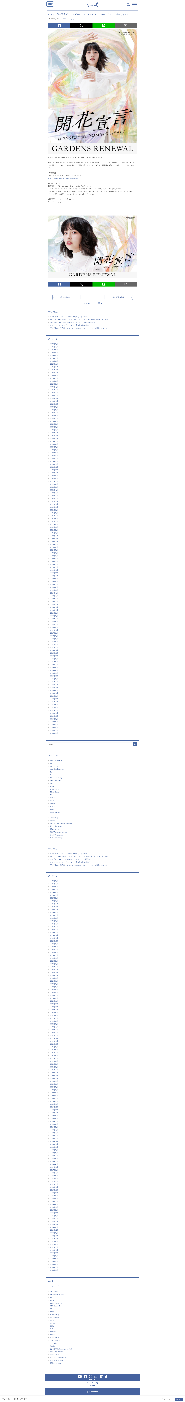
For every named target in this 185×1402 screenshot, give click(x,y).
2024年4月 (54, 421)
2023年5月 (54, 453)
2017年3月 (54, 644)
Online (52, 803)
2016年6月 (54, 667)
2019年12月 (54, 570)
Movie (52, 795)
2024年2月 (54, 427)
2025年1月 (54, 395)
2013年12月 (54, 693)
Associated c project (57, 769)
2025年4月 (54, 387)
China (52, 783)
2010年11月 (54, 713)
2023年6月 (54, 450)
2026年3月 (54, 358)
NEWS (64, 19)
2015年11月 (54, 676)
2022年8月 (54, 478)
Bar (51, 772)
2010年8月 (54, 722)
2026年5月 (54, 352)
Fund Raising (54, 789)
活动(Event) (54, 829)
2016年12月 (54, 650)
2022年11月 (54, 470)
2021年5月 (54, 521)
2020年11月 (54, 538)
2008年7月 (54, 730)
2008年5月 (54, 733)
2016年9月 (54, 659)
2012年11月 (54, 699)
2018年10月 (54, 610)
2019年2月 (54, 599)
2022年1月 (54, 498)
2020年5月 (54, 556)
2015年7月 (54, 682)
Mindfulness (54, 792)
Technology (54, 818)
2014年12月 (54, 685)
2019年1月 (54, 601)
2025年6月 (54, 381)
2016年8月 (54, 662)
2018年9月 (54, 613)
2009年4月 (54, 727)
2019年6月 (54, 587)
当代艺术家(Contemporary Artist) (62, 823)
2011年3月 (54, 710)
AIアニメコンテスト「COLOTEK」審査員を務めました (70, 325)
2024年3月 (54, 424)
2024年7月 (54, 413)
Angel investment (56, 760)
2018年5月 (54, 624)
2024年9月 (54, 407)
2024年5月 (54, 418)
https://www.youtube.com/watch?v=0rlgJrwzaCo (63, 178)
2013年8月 (54, 696)
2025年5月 (54, 384)
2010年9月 (54, 719)
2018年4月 (54, 627)
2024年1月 (54, 430)
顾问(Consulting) (56, 838)
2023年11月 (54, 435)
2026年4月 (54, 355)
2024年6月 (54, 415)
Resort (52, 809)
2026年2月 (54, 361)
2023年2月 (54, 461)
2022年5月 (54, 487)
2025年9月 (54, 375)
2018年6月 (54, 621)
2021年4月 (54, 524)
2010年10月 (54, 716)
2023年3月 (54, 458)
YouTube (53, 821)
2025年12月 (54, 367)
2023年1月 (54, 464)
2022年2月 (54, 496)
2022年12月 (54, 467)
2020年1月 (54, 567)
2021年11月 (54, 504)
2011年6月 (54, 705)
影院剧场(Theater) (56, 826)
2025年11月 (54, 370)
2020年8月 (54, 547)
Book (52, 775)
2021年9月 (54, 510)
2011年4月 (54, 707)
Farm (52, 786)
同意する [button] (178, 1399)
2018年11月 (54, 607)
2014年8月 (54, 690)
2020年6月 (54, 553)
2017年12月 (54, 630)
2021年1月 (54, 533)
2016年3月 (54, 673)
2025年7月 (54, 378)
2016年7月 (54, 664)
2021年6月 (54, 518)
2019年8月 (54, 581)
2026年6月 (54, 350)
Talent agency (70, 19)
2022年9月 (54, 476)
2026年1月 (54, 364)
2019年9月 (54, 579)
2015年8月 (54, 679)
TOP (50, 3)
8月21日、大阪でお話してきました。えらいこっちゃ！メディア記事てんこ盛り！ (80, 319)
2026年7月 (54, 347)
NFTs (52, 801)
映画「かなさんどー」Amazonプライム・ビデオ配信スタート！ (73, 322)
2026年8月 (54, 344)
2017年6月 (54, 639)
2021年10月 (54, 507)
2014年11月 (54, 687)
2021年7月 (54, 516)
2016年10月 (54, 656)
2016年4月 (54, 670)
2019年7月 (54, 584)
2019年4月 (54, 593)
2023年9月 (54, 441)
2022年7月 (54, 481)
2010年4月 (54, 725)
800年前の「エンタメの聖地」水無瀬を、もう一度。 (69, 317)
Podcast (53, 806)
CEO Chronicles (55, 780)
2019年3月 (54, 596)
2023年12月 (54, 433)
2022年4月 (54, 490)
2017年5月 (54, 642)
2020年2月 (54, 564)
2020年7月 (54, 550)
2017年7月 (54, 636)
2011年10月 (54, 702)
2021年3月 (54, 527)
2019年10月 (54, 576)
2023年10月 (54, 438)
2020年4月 (54, 559)
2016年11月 (54, 653)
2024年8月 (54, 410)
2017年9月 (54, 633)
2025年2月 (54, 393)
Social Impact (55, 812)
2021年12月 (54, 501)
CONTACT (94, 1392)
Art (51, 763)
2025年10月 (54, 372)
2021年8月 (54, 513)
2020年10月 (54, 541)
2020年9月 (54, 544)
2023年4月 (54, 456)
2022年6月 (54, 484)
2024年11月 (54, 401)
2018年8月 (54, 616)
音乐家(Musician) (56, 835)
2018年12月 (54, 604)
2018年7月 (54, 619)
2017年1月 (54, 647)
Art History (54, 766)
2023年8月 (54, 444)
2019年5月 (54, 590)
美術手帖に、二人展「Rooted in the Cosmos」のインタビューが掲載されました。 (79, 328)
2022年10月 (54, 473)
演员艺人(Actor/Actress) (58, 832)
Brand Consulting (56, 778)
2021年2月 (54, 530)
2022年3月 (54, 493)
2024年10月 (54, 404)
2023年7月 (54, 447)
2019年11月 (54, 573)
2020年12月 (54, 536)
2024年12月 (54, 398)
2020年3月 (54, 561)
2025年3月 (54, 390)
